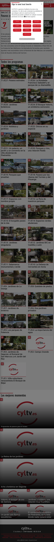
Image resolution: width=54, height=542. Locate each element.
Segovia (17, 30)
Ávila (17, 21)
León (17, 25)
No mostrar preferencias (27, 39)
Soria (27, 30)
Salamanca (37, 25)
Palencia (27, 25)
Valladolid (37, 30)
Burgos (36, 21)
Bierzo (27, 21)
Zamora (27, 34)
